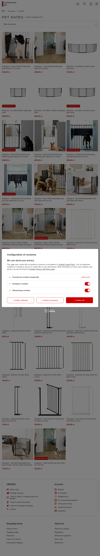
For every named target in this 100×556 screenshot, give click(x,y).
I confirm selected (20, 300)
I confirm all (79, 300)
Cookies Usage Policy (66, 264)
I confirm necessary (50, 300)
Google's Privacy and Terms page (42, 269)
